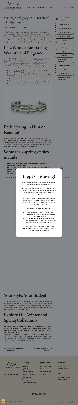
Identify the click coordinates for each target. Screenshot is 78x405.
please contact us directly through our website (41, 221)
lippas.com (44, 216)
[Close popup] (62, 168)
